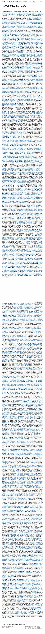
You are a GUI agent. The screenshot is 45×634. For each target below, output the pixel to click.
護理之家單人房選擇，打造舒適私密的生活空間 (30, 193)
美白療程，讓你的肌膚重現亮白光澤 (24, 96)
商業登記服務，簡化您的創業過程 (25, 117)
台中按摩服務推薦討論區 (35, 90)
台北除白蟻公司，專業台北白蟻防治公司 (16, 312)
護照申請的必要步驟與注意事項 (18, 92)
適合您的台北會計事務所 (29, 51)
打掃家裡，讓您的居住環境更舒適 (20, 239)
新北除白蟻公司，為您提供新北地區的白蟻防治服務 (16, 568)
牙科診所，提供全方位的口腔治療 (14, 115)
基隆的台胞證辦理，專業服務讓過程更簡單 (27, 74)
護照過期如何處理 (11, 97)
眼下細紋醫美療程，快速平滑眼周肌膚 (28, 320)
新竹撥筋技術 (22, 262)
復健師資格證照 (16, 303)
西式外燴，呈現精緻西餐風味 (23, 95)
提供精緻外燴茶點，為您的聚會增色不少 (26, 331)
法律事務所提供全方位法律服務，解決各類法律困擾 (19, 538)
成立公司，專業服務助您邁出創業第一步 (28, 556)
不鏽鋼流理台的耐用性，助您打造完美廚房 (17, 558)
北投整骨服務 (10, 425)
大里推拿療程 (12, 406)
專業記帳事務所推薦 (6, 204)
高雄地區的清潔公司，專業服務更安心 (25, 88)
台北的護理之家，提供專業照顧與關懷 (31, 348)
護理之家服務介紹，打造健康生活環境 (26, 150)
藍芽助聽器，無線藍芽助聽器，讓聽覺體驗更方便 (14, 559)
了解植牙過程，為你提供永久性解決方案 (22, 63)
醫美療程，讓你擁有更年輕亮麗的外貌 (16, 148)
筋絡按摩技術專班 (19, 250)
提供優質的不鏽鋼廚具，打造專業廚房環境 (14, 26)
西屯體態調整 (15, 75)
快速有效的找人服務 (9, 233)
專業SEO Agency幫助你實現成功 (14, 15)
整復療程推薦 (10, 119)
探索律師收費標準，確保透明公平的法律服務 (20, 158)
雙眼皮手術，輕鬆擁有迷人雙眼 (14, 448)
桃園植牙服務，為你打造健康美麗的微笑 (31, 13)
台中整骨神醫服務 (36, 315)
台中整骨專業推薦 (29, 27)
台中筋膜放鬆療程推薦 (13, 452)
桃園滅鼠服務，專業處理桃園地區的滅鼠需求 (26, 605)
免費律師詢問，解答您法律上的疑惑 (16, 597)
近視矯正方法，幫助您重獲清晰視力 (13, 180)
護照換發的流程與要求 (34, 79)
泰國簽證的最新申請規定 (35, 548)
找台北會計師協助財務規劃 (22, 364)
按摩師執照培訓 (35, 29)
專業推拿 (7, 135)
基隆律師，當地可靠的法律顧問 (17, 116)
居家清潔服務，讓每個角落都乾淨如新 (14, 534)
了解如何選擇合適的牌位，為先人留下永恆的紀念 (23, 385)
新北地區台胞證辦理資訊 (17, 178)
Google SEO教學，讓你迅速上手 (21, 132)
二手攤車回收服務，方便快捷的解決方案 (33, 262)
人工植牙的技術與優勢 (10, 450)
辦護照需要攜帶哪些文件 (16, 22)
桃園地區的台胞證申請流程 (21, 520)
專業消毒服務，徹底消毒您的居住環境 (11, 482)
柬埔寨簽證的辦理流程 (31, 213)
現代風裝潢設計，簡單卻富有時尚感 (30, 26)
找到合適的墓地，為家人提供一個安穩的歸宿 (23, 315)
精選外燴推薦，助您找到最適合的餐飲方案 (34, 367)
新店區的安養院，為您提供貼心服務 (24, 160)
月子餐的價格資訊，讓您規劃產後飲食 (19, 202)
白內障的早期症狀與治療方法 (31, 32)
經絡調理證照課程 (27, 29)
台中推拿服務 (11, 272)
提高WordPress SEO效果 (31, 190)
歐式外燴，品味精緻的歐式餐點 (14, 182)
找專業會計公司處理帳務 (27, 178)
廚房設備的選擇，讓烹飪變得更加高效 (15, 238)
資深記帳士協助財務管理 (19, 19)
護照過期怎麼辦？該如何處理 (35, 250)
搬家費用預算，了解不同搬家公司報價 (33, 453)
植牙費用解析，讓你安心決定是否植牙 (29, 547)
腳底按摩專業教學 (10, 375)
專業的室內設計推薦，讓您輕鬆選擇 (24, 539)
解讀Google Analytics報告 (28, 466)
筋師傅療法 (39, 39)
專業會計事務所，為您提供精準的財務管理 (33, 359)
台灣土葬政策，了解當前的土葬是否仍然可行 (12, 555)
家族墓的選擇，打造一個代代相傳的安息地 (27, 259)
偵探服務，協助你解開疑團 (8, 103)
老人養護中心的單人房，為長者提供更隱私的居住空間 (29, 531)
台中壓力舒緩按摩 (25, 165)
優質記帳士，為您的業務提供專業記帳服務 (28, 369)
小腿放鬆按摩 (23, 580)
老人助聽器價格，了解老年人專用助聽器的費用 (32, 597)
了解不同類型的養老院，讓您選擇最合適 (28, 442)
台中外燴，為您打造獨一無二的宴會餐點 (32, 173)
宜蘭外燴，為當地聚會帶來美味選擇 (33, 197)
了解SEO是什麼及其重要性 (13, 331)
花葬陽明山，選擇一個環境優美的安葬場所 (25, 330)
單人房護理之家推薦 (21, 400)
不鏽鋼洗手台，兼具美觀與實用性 (10, 23)
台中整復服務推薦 (18, 222)
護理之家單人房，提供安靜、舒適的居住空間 (20, 467)
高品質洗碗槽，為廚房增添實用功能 (17, 51)
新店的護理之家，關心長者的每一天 (32, 86)
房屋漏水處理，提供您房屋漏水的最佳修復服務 (22, 461)
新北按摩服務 (17, 442)
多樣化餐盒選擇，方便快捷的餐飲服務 (31, 328)
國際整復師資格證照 (26, 55)
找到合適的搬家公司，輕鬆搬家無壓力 (28, 404)
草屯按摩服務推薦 (39, 445)
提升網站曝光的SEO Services (34, 510)
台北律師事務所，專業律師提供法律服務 (26, 607)
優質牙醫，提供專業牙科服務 (11, 605)
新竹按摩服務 (35, 194)
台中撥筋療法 (32, 254)
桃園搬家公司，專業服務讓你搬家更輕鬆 (26, 356)
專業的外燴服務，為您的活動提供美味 (29, 441)
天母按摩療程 (8, 141)
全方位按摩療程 (9, 389)
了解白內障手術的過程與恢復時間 (24, 344)
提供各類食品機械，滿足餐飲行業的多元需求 (16, 445)
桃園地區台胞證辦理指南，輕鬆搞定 (28, 38)
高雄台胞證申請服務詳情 (22, 230)
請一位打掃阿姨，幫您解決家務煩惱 (35, 375)
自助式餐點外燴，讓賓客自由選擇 (23, 14)
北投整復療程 (11, 519)
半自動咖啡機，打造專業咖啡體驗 (32, 400)
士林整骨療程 (15, 83)
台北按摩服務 (4, 331)
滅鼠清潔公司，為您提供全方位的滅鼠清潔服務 (18, 258)
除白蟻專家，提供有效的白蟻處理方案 (27, 347)
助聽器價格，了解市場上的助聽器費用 (22, 90)
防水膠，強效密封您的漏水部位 (27, 379)
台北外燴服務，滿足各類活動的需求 (26, 149)
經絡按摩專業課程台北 (20, 52)
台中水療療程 (7, 589)
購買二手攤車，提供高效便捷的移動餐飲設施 (30, 267)
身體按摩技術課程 (24, 319)
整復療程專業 (11, 449)
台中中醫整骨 (32, 506)
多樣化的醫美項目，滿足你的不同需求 (24, 274)
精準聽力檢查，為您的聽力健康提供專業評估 (15, 600)
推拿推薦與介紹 (7, 505)
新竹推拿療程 (19, 440)
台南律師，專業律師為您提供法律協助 (16, 316)
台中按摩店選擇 (5, 78)
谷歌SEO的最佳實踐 (36, 274)
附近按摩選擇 (37, 234)
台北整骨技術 (6, 145)
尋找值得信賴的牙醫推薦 (36, 539)
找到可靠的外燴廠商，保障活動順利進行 (11, 136)
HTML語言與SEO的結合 (17, 261)
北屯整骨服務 (9, 332)
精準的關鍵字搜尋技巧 (10, 436)
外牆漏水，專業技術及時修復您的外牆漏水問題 (26, 91)
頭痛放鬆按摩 (28, 522)
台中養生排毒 (37, 332)
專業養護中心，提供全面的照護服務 (12, 36)
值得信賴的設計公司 (8, 522)
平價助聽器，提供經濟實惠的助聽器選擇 (25, 75)
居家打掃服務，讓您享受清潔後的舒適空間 (27, 157)
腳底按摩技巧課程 (16, 392)
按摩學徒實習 (27, 40)
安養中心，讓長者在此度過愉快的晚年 (18, 387)
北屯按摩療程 (28, 64)
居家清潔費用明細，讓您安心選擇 (25, 181)
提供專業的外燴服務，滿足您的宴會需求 (11, 54)
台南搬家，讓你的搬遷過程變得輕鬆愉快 (20, 477)
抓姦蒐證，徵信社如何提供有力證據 (18, 219)
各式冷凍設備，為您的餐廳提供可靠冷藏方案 (22, 308)
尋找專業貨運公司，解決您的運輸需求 (9, 140)
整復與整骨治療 (38, 168)
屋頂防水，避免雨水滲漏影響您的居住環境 (32, 221)
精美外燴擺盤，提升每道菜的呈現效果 (11, 270)
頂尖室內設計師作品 (13, 112)
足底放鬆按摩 (32, 368)
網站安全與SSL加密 (14, 571)
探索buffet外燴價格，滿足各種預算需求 (16, 156)
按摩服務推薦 (16, 340)
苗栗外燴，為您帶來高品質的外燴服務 (17, 27)
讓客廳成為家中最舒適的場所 (14, 311)
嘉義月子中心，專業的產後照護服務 (22, 251)
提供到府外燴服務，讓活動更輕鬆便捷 (19, 198)
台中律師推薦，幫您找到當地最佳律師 (19, 418)
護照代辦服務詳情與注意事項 (33, 258)
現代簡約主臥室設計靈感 (11, 310)
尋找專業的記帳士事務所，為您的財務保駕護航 (14, 82)
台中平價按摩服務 (19, 185)
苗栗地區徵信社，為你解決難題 (20, 519)
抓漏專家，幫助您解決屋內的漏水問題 (34, 198)
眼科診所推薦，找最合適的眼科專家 (31, 471)
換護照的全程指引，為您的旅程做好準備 (11, 384)
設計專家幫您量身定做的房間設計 (32, 67)
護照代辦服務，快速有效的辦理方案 (13, 335)
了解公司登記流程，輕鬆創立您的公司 (16, 328)
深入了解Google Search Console (34, 428)
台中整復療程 (11, 271)
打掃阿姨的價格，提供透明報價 (30, 116)
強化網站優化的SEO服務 (12, 398)
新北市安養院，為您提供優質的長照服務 (13, 42)
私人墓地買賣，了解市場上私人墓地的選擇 (16, 430)
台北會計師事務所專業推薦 (20, 101)
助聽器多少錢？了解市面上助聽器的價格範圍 (17, 509)
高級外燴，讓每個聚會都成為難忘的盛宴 (29, 42)
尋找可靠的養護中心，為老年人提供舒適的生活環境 (19, 516)
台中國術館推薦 (31, 17)
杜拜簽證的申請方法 (26, 421)
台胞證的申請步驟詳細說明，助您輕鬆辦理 (20, 506)
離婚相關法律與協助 (20, 562)
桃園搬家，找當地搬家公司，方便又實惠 (27, 384)
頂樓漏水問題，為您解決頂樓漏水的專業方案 (30, 247)
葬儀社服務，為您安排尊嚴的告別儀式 (28, 115)
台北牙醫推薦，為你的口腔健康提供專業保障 (15, 417)
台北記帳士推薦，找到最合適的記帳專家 (29, 22)
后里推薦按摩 (18, 38)
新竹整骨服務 (30, 230)
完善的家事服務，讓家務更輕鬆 (15, 172)
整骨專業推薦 (11, 71)
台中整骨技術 (22, 184)
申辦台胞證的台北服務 (25, 172)
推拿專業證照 (5, 21)
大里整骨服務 (22, 48)
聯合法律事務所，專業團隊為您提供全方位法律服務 (14, 257)
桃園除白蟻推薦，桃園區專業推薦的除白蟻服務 (19, 135)
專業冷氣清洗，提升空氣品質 (12, 356)
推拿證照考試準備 (21, 112)
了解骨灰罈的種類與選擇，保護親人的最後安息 (14, 100)
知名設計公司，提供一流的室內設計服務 (32, 417)
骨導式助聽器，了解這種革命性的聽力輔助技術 (28, 412)
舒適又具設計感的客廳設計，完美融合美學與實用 (32, 56)
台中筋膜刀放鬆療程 (13, 359)
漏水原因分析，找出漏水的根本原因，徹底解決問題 (18, 17)
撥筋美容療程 (21, 245)
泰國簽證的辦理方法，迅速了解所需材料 (18, 453)
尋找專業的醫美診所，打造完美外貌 (19, 365)
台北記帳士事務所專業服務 (36, 160)
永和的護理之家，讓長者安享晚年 (18, 307)
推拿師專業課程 (6, 352)
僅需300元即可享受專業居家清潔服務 (16, 487)
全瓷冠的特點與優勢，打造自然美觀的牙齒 (11, 369)
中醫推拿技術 (15, 88)
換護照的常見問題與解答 (34, 158)
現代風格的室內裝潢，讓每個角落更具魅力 (22, 455)
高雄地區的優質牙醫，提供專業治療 (33, 558)
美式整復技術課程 (15, 531)
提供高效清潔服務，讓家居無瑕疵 (33, 413)
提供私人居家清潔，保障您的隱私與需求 (31, 489)
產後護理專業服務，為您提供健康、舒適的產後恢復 (27, 188)
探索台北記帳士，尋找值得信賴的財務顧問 (25, 512)
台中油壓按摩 (29, 62)
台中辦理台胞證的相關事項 (28, 416)
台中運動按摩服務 (35, 31)
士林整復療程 (14, 371)
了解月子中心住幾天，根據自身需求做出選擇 (14, 105)
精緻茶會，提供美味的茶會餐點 (9, 80)
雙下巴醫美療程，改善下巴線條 (26, 182)
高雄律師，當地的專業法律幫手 (33, 18)
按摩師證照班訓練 (25, 546)
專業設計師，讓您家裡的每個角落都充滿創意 (22, 46)
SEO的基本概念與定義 (17, 120)
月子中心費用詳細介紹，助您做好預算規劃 (22, 71)
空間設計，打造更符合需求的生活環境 (13, 380)
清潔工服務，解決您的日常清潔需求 (12, 48)
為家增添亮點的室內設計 (33, 209)
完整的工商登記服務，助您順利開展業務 (19, 141)
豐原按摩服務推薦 (21, 493)
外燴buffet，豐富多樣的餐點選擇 (28, 222)
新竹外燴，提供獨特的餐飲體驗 (31, 166)
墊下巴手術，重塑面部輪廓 (15, 483)
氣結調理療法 (7, 585)
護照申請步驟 (27, 192)
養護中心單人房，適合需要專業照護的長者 (32, 316)
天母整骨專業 (9, 414)
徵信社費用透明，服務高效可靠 (8, 254)
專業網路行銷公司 (11, 79)
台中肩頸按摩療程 (32, 516)
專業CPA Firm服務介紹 (14, 470)
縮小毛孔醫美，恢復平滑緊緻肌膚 (10, 210)
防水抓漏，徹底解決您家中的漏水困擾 (22, 205)
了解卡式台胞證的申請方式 (9, 205)
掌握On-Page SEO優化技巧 (32, 463)
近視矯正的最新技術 (24, 510)
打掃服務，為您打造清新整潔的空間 (35, 34)
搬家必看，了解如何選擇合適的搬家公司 (29, 483)
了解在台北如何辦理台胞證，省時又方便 (15, 466)
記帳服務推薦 (18, 267)
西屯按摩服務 (25, 105)
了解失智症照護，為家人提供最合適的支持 (27, 54)
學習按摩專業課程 (31, 495)
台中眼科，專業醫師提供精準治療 (16, 144)
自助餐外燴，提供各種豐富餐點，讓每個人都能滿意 (18, 209)
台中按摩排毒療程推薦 (30, 307)
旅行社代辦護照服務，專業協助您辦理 (26, 353)
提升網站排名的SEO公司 (36, 485)
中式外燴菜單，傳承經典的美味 (19, 269)
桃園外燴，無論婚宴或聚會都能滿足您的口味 (33, 253)
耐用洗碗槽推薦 (9, 88)
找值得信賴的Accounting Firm (25, 377)
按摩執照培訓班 (26, 250)
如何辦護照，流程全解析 (23, 83)
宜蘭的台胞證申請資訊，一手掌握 (30, 481)
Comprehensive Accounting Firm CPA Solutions (31, 341)
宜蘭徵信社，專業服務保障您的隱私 (11, 566)
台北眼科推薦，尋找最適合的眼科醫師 (32, 112)
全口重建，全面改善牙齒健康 (21, 80)
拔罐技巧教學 (30, 418)
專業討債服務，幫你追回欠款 (37, 340)
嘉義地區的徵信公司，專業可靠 (34, 477)
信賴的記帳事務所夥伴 (26, 444)
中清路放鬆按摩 (8, 202)
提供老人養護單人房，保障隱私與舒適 (28, 162)
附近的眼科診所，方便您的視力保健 (24, 210)
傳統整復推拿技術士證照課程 (20, 104)
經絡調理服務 (23, 311)
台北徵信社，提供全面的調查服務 (26, 303)
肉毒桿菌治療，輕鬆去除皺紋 (36, 487)
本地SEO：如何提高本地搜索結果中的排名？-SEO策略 (19, 2)
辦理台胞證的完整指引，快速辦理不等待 (17, 560)
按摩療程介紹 (33, 462)
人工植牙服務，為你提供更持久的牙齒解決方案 (22, 31)
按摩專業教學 (11, 154)
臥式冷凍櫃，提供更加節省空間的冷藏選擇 (17, 438)
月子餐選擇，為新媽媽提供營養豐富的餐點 (32, 312)
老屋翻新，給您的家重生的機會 (30, 437)
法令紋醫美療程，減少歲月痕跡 (22, 34)
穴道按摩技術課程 (15, 137)
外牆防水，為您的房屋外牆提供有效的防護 (12, 44)
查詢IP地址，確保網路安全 (9, 347)
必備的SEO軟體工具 (38, 150)
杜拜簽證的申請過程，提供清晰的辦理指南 (28, 478)
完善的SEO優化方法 (12, 34)
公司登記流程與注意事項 (36, 461)
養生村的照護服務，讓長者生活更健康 (15, 416)
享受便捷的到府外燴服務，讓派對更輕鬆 (12, 66)
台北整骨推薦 (19, 255)
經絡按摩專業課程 (15, 532)
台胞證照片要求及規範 (19, 253)
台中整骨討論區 (25, 534)
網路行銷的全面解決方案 (19, 528)
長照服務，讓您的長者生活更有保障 (26, 152)
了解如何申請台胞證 (11, 38)
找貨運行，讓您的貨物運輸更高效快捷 (34, 76)
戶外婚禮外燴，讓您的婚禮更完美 (16, 352)
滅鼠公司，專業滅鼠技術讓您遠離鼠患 (32, 148)
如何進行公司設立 (9, 120)
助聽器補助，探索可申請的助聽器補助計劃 (33, 373)
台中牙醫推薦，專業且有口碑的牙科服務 (20, 231)
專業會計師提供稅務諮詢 (28, 238)
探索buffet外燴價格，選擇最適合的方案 (21, 119)
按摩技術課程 (12, 90)
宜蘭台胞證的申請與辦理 (33, 70)
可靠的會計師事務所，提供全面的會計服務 (23, 474)
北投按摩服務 (29, 530)
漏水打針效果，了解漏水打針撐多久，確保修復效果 (25, 450)
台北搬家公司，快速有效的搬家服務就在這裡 (14, 56)
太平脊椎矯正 (33, 507)
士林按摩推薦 (6, 50)
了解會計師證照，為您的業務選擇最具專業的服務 (20, 304)
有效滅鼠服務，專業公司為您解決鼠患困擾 (25, 494)
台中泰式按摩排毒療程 (14, 150)
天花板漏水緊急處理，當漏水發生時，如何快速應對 (30, 66)
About (41, 1)
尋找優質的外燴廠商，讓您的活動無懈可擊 (17, 139)
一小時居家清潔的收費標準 (20, 32)
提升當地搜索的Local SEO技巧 (20, 266)
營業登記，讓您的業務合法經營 (25, 194)
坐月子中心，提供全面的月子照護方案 (19, 499)
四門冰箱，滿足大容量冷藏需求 (23, 169)
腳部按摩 (32, 595)
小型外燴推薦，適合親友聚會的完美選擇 (23, 406)
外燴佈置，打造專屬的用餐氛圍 (33, 306)
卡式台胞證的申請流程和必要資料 (27, 168)
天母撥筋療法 (34, 592)
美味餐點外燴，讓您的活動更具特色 (14, 247)
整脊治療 (6, 156)
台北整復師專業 (22, 214)
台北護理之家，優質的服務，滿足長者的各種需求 (29, 501)
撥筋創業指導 (39, 455)
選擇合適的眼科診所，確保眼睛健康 (10, 95)
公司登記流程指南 (33, 172)
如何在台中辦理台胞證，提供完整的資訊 (21, 368)
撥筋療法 (15, 14)
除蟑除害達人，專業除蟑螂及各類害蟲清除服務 (20, 585)
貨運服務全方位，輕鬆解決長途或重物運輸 (16, 68)
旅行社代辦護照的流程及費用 (29, 100)
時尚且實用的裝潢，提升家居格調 (24, 113)
